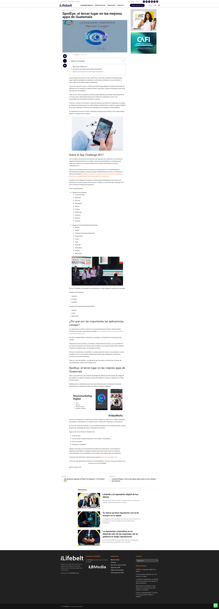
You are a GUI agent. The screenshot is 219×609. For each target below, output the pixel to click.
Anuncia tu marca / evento (118, 565)
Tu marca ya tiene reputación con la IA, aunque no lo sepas (121, 514)
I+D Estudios (64, 1)
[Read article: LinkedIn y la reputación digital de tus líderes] (89, 501)
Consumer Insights (86, 5)
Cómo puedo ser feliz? (117, 572)
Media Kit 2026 (115, 560)
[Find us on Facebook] (144, 1)
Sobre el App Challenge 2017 (80, 66)
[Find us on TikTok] (157, 1)
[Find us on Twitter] (146, 1)
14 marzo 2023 (83, 54)
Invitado (77, 54)
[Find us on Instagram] (149, 1)
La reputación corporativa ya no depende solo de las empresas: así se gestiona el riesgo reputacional (120, 534)
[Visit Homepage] (65, 5)
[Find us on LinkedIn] (152, 1)
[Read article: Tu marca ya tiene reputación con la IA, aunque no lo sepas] (89, 519)
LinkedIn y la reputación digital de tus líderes (120, 495)
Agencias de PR (115, 567)
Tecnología (111, 5)
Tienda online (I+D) (137, 5)
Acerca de (77, 1)
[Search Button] (155, 5)
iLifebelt (66, 606)
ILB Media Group (74, 573)
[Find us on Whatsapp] (154, 1)
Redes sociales (100, 5)
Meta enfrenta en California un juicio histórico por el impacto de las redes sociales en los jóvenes (145, 588)
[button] (65, 56)
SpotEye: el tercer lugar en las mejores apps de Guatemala (88, 71)
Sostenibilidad (71, 1)
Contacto (120, 5)
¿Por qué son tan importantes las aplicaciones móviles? (87, 69)
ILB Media (90, 560)
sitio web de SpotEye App (109, 457)
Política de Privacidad (117, 570)
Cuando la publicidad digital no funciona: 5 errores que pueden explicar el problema (147, 594)
